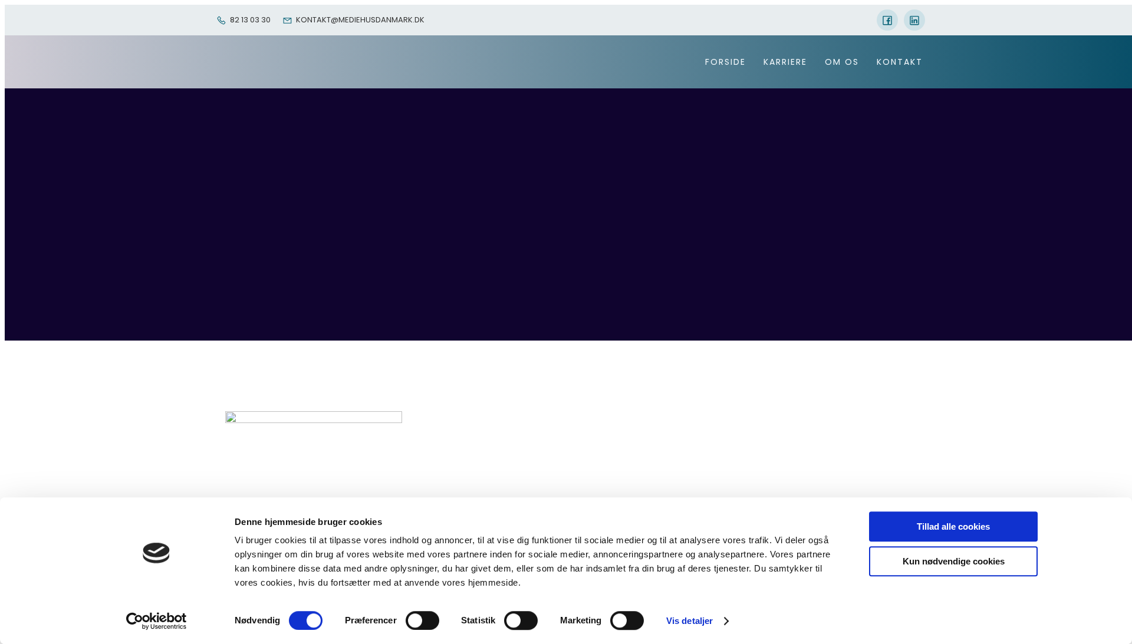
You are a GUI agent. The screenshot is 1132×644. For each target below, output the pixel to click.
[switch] (422, 620)
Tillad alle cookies (953, 526)
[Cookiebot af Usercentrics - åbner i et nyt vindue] (156, 621)
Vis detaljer (689, 621)
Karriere (785, 62)
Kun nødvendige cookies (954, 561)
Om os (842, 62)
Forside (725, 62)
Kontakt (900, 62)
